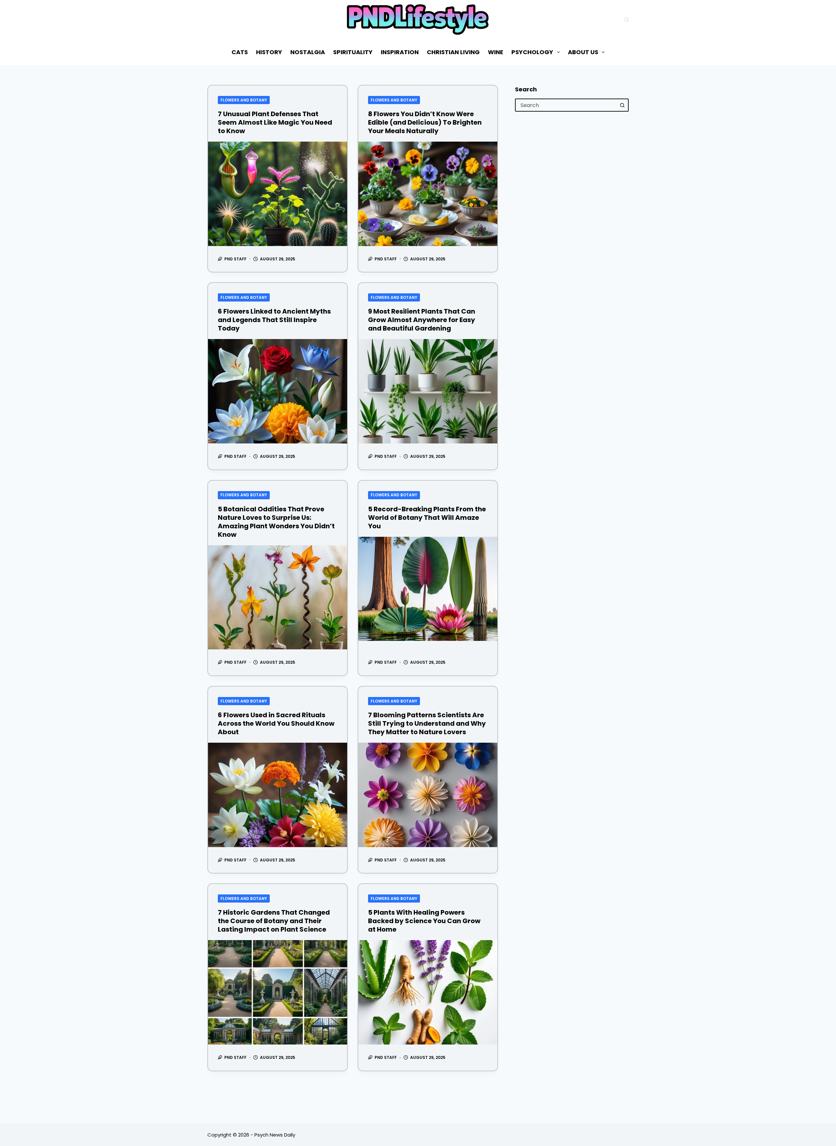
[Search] (626, 20)
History (269, 52)
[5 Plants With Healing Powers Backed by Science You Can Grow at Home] (427, 992)
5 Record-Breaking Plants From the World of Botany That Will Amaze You (427, 517)
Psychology (532, 52)
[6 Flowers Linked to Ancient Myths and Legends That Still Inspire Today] (277, 391)
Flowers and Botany (243, 100)
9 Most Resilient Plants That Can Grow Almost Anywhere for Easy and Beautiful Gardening (421, 320)
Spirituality (353, 52)
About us (583, 52)
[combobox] (566, 105)
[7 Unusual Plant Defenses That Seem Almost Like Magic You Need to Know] (277, 194)
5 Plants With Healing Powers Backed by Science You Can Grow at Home (424, 921)
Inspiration (400, 52)
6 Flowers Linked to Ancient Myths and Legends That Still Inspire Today (274, 320)
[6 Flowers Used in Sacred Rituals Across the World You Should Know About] (277, 795)
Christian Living (453, 52)
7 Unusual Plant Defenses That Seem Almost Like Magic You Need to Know (275, 122)
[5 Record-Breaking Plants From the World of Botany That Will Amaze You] (427, 589)
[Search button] (622, 105)
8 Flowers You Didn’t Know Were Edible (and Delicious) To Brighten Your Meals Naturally (425, 122)
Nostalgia (307, 52)
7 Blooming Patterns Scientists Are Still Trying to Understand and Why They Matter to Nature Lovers (427, 723)
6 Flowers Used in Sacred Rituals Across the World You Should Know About (276, 723)
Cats (240, 52)
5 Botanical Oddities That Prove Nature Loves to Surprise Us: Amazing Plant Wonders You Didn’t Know (276, 521)
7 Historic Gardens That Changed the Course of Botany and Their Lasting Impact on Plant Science (274, 921)
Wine (495, 52)
